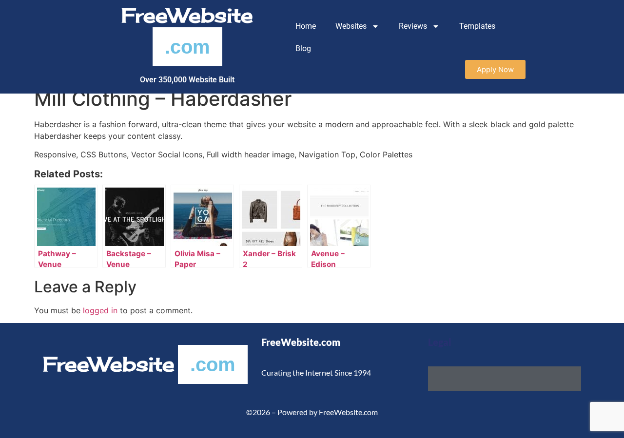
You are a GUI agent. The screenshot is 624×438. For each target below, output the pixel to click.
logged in (100, 310)
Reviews (413, 26)
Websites (351, 26)
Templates (477, 26)
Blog (303, 48)
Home (305, 26)
